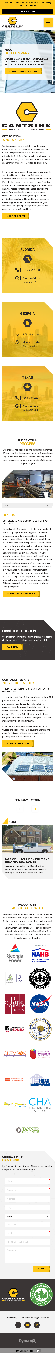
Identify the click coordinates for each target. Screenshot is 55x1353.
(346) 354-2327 (31, 397)
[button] (27, 265)
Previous (20, 809)
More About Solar (18, 743)
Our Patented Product (21, 593)
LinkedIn (36, 1325)
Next (35, 809)
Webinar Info (27, 11)
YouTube (27, 1325)
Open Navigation (48, 22)
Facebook (18, 1325)
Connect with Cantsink (23, 71)
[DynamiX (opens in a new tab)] (27, 1341)
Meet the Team (16, 216)
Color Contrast (38, 1350)
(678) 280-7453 (30, 333)
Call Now (12, 647)
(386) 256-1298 (31, 269)
